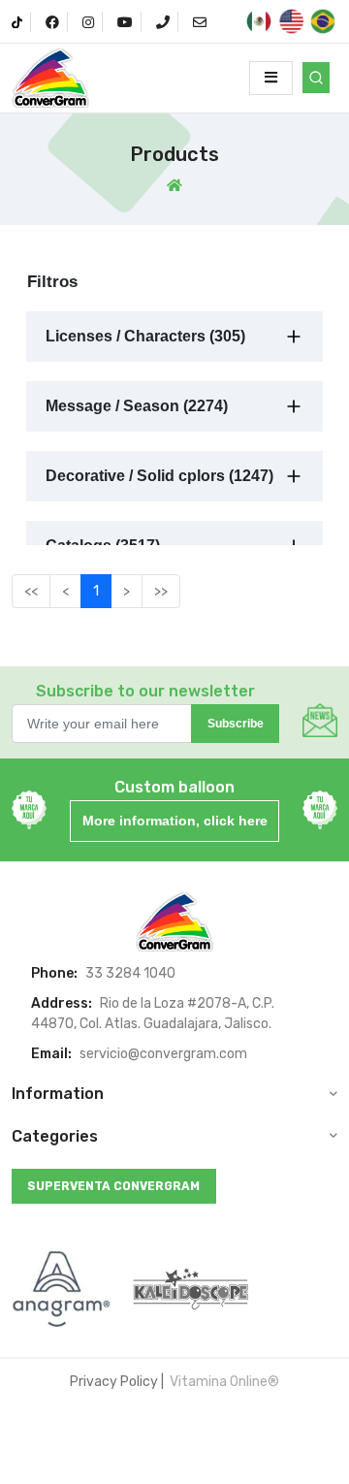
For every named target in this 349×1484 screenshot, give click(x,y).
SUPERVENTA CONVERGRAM (113, 1186)
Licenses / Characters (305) (145, 336)
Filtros (52, 282)
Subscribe (235, 723)
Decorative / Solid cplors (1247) (159, 476)
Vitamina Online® (223, 1381)
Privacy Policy (114, 1381)
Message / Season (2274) (137, 406)
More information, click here (175, 820)
